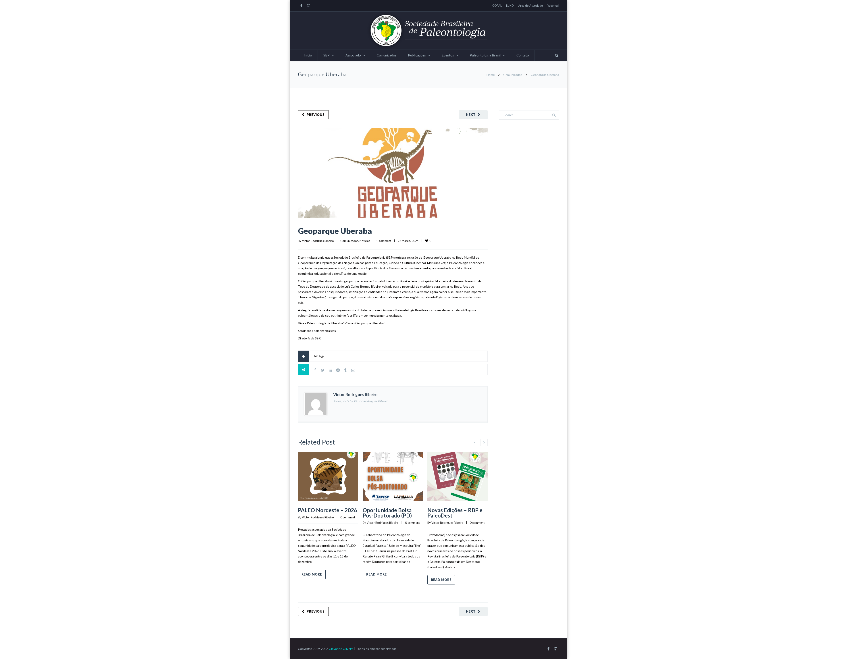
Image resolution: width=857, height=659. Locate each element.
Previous (316, 114)
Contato (522, 55)
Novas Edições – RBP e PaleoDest (455, 513)
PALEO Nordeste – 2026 (327, 510)
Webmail (553, 5)
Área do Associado (530, 5)
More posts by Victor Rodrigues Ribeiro (360, 401)
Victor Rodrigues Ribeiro (318, 241)
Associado (353, 55)
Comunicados (387, 55)
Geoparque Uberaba (335, 231)
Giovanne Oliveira (341, 649)
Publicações (417, 55)
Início (308, 55)
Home (491, 75)
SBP (326, 55)
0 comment (383, 241)
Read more (312, 574)
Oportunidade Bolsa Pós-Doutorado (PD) (387, 513)
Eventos (448, 55)
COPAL (497, 5)
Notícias (365, 241)
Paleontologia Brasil (485, 55)
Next (471, 114)
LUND (510, 5)
